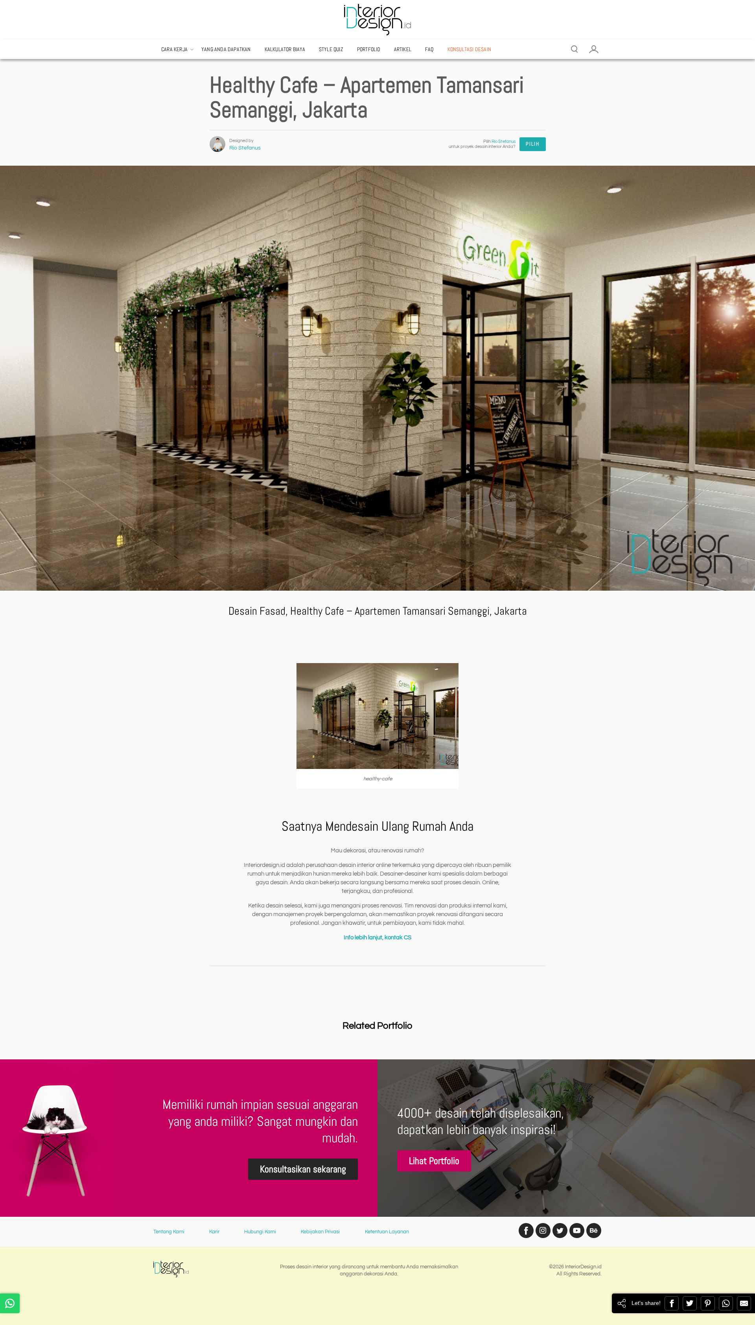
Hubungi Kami (260, 1231)
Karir (214, 1231)
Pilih (533, 143)
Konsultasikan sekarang (303, 1169)
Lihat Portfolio (434, 1161)
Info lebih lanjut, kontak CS (377, 938)
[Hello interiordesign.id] (10, 1303)
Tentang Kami (168, 1231)
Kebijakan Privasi (320, 1231)
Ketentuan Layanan (387, 1231)
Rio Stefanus (245, 148)
